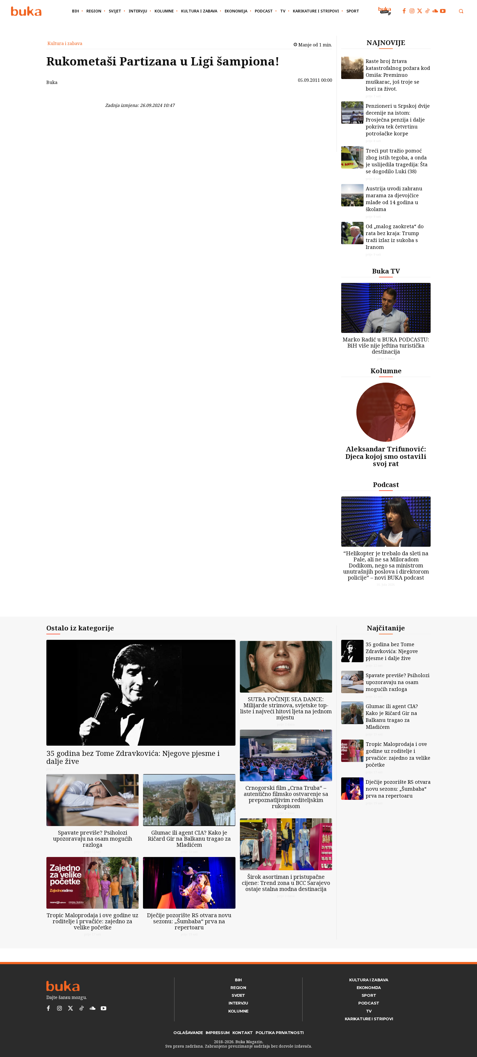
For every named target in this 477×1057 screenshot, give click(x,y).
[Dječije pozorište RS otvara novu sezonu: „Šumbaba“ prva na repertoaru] (189, 883)
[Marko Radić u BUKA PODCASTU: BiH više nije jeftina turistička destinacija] (386, 308)
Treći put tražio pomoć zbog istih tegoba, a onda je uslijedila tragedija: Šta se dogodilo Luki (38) (397, 161)
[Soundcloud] (435, 11)
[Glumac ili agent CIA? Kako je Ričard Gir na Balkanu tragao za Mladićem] (189, 800)
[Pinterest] (90, 125)
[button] (461, 11)
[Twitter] (419, 11)
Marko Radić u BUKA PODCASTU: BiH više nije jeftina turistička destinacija (386, 345)
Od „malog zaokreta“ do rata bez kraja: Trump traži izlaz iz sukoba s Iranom (395, 236)
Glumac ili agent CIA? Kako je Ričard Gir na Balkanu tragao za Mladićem (189, 838)
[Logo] (26, 11)
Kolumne (386, 370)
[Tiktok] (427, 11)
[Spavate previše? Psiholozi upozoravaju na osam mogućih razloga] (92, 800)
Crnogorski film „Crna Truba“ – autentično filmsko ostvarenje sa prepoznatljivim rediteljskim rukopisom (286, 797)
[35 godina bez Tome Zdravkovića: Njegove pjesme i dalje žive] (140, 693)
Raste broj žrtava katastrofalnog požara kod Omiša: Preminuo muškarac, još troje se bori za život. (398, 75)
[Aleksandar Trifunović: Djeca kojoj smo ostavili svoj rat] (385, 412)
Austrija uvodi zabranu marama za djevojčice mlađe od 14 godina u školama (394, 198)
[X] (90, 112)
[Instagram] (412, 11)
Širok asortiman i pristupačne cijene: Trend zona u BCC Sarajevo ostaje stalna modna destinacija (286, 883)
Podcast (386, 484)
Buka (51, 82)
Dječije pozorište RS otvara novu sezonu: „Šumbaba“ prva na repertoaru (189, 921)
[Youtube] (443, 11)
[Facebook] (404, 11)
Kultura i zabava (64, 43)
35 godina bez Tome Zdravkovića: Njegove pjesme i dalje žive (133, 757)
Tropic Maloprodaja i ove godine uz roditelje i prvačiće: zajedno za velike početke (92, 921)
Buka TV (386, 270)
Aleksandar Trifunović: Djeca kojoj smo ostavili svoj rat (385, 456)
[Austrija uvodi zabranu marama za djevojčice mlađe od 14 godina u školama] (352, 195)
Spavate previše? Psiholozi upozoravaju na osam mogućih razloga (92, 838)
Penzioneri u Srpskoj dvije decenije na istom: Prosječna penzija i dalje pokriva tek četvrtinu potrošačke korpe (398, 119)
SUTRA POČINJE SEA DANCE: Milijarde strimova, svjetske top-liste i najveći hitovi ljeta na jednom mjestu (286, 708)
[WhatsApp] (90, 138)
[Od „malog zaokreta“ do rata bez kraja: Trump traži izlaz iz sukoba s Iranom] (352, 233)
